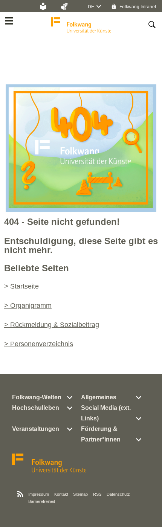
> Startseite (21, 286)
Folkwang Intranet (137, 6)
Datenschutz (118, 494)
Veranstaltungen (35, 429)
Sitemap (80, 494)
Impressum (38, 494)
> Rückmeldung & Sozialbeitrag (51, 324)
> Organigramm (28, 305)
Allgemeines (98, 397)
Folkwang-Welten (36, 397)
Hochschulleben (35, 408)
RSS (97, 494)
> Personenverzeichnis (38, 344)
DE (91, 6)
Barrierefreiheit (41, 501)
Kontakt (61, 494)
